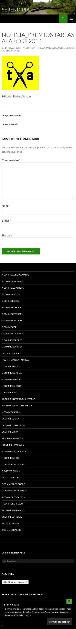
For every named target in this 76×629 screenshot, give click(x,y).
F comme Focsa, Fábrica (15, 359)
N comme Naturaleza (14, 451)
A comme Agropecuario (15, 274)
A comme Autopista (13, 287)
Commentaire (11, 160)
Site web (7, 235)
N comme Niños (10, 458)
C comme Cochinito (13, 333)
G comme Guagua (12, 373)
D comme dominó (12, 346)
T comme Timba (10, 523)
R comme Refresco (12, 503)
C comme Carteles (12, 320)
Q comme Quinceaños (14, 490)
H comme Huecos (11, 386)
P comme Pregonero (13, 484)
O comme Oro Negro (13, 464)
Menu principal (72, 19)
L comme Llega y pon (13, 425)
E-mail (6, 220)
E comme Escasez (11, 353)
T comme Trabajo (12, 530)
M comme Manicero (13, 445)
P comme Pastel (10, 477)
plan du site (11, 605)
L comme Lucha (10, 418)
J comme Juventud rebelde (17, 405)
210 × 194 (30, 48)
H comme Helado (11, 379)
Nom (5, 205)
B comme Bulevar (12, 307)
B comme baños (10, 294)
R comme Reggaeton (13, 497)
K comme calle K (11, 412)
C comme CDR (9, 327)
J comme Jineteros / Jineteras (18, 399)
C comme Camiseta (12, 314)
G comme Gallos (11, 366)
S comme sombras (12, 516)
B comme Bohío (10, 301)
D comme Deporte (12, 340)
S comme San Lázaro (13, 510)
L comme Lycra (10, 431)
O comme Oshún (11, 471)
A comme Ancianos (12, 281)
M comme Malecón (12, 438)
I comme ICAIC (9, 392)
